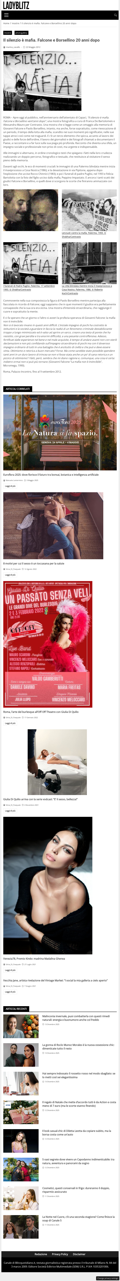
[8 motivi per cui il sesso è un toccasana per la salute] (60, 525)
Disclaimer (79, 1254)
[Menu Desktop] (6, 15)
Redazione (41, 1254)
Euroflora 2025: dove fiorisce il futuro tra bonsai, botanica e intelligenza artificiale (51, 474)
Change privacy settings (107, 1278)
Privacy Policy (60, 1254)
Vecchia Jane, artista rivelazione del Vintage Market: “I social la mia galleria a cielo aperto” (55, 980)
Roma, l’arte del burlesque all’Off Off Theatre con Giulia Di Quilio (41, 712)
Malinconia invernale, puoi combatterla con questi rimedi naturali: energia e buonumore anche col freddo (76, 1018)
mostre (7, 32)
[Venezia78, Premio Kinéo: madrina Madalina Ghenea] (60, 885)
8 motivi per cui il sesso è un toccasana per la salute (33, 563)
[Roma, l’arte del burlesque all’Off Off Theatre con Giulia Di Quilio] (60, 644)
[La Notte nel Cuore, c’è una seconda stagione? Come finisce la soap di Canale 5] (21, 1227)
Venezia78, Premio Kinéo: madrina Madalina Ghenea (34, 958)
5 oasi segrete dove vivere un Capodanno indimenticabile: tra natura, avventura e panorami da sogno (78, 1161)
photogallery (21, 32)
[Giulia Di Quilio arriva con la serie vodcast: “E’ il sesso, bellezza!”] (60, 762)
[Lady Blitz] (16, 5)
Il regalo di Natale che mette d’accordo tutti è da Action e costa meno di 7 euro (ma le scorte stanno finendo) (79, 1104)
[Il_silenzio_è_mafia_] (30, 210)
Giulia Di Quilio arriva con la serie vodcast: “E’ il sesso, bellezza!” (40, 799)
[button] (115, 15)
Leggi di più (10, 486)
